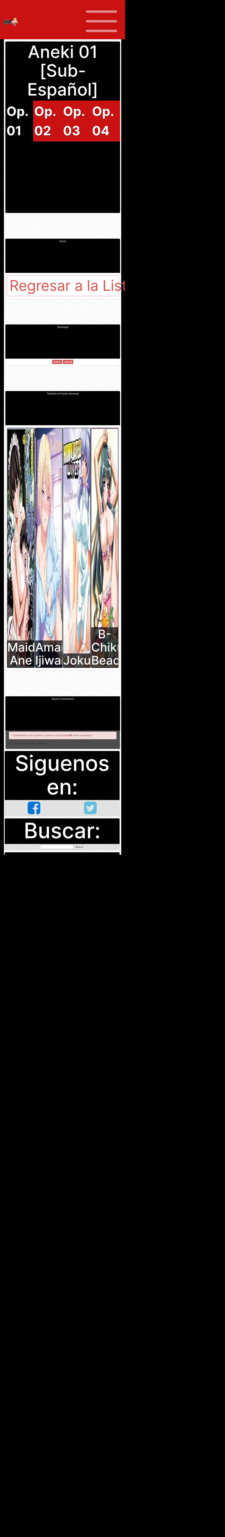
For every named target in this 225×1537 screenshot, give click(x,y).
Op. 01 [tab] (18, 121)
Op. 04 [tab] (103, 121)
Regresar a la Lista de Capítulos (64, 285)
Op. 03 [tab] (74, 121)
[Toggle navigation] (101, 21)
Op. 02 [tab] (45, 121)
